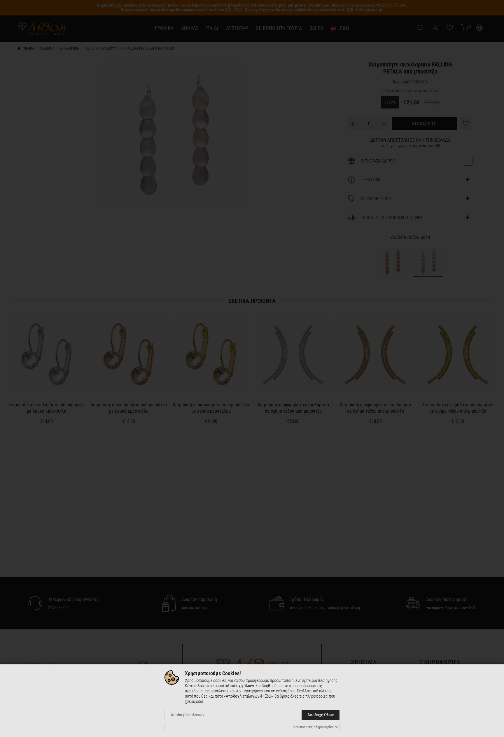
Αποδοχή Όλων (320, 714)
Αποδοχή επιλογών (187, 714)
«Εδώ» (268, 696)
